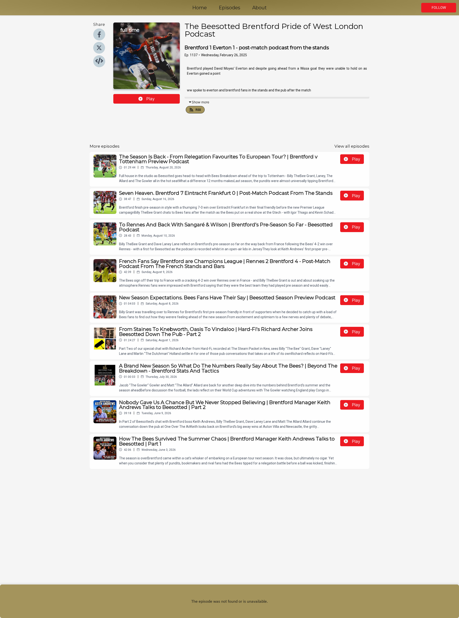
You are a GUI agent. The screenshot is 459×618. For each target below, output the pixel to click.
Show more (200, 102)
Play (150, 98)
